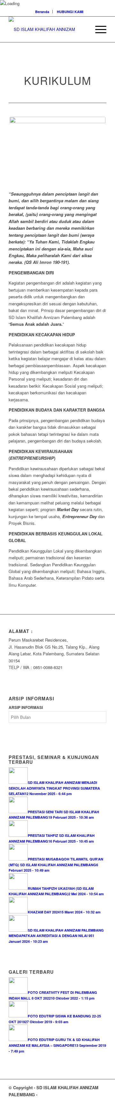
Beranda (42, 11)
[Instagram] (92, 1101)
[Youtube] (101, 1101)
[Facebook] (82, 1101)
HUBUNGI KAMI (70, 11)
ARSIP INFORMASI (26, 707)
